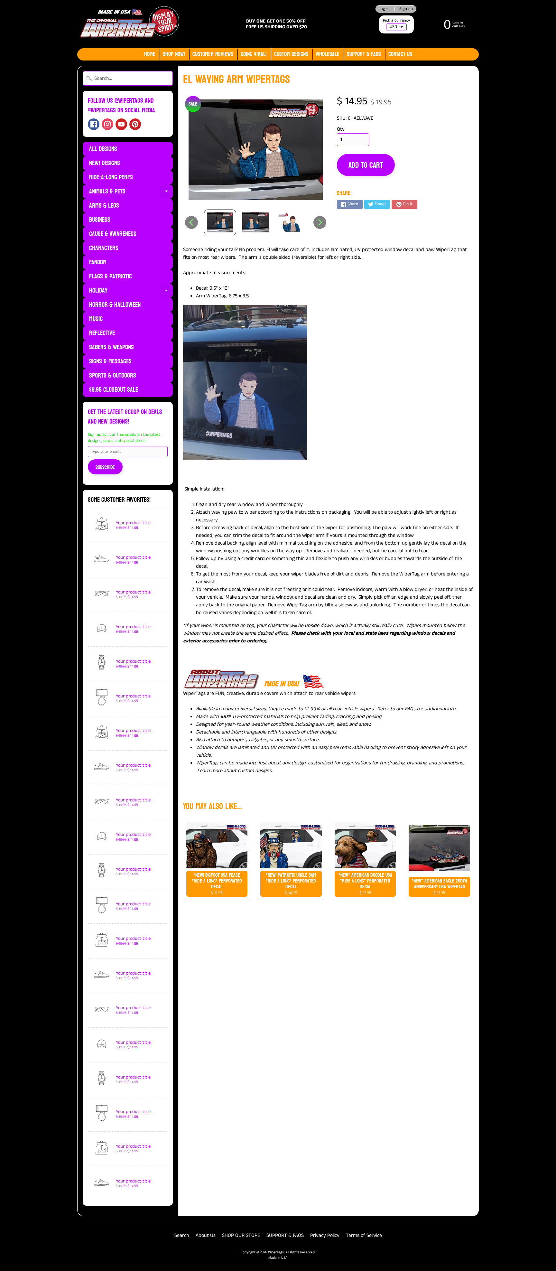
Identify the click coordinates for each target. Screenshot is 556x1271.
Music (96, 319)
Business (99, 220)
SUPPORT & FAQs (364, 54)
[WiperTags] (128, 24)
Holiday (131, 291)
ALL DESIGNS (103, 149)
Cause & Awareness (112, 234)
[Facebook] (93, 124)
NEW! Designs (104, 163)
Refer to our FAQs (396, 709)
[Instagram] (107, 124)
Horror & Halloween (115, 305)
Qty (341, 129)
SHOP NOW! (174, 54)
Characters (103, 248)
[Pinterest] (135, 124)
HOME (149, 54)
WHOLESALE (327, 54)
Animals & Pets (131, 192)
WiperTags (276, 1252)
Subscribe (105, 467)
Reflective (102, 333)
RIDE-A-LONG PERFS (111, 177)
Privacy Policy (324, 1235)
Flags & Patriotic (110, 276)
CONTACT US (400, 54)
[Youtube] (121, 124)
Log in (384, 9)
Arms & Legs (104, 205)
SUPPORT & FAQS (285, 1235)
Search (181, 1235)
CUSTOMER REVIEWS (212, 54)
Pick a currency (396, 20)
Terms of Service (364, 1235)
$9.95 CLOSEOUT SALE (113, 390)
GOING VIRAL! (254, 54)
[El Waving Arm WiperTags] (220, 222)
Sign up (406, 9)
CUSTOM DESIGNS (291, 54)
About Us (206, 1235)
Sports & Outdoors (112, 375)
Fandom (98, 262)
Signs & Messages (110, 361)
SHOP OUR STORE (241, 1235)
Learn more (209, 770)
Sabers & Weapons (111, 347)
